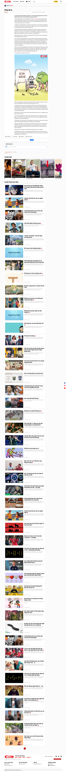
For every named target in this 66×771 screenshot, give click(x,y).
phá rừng (35, 19)
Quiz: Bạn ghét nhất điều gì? (31, 398)
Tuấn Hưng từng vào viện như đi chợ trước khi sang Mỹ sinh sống (33, 386)
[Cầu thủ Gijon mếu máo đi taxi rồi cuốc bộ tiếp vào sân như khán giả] (14, 440)
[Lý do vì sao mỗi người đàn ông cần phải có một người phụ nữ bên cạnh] (14, 653)
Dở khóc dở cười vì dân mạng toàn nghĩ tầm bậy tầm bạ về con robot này (34, 624)
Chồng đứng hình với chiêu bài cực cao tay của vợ (34, 711)
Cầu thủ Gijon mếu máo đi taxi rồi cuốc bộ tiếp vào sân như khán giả (34, 436)
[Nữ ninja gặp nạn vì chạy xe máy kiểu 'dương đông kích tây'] (47, 168)
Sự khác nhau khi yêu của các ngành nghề (33, 199)
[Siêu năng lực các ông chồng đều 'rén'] (14, 328)
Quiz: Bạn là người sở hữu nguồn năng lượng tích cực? (34, 611)
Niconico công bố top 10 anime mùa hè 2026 (34, 286)
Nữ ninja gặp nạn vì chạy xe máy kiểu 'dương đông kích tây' (47, 176)
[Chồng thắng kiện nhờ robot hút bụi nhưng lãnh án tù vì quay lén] (14, 503)
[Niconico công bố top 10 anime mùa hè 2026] (14, 290)
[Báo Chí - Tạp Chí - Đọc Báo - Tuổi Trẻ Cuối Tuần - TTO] (20, 757)
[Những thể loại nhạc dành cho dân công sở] (14, 315)
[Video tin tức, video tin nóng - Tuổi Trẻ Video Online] (24, 757)
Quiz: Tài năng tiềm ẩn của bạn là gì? (33, 373)
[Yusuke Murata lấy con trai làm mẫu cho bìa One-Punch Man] (14, 215)
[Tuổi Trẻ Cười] (61, 756)
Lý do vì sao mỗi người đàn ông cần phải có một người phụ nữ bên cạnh (33, 649)
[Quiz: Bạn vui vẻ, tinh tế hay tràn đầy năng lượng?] (14, 740)
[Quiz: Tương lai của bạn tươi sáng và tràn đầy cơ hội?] (14, 478)
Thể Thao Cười (30, 178)
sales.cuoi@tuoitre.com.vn (9, 765)
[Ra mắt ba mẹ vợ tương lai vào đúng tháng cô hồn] (14, 603)
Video (14, 178)
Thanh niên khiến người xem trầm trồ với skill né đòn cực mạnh (33, 724)
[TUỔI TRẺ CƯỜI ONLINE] (9, 757)
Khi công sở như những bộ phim (32, 248)
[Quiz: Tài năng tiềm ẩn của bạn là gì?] (14, 378)
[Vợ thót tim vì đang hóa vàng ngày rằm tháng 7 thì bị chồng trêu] (14, 703)
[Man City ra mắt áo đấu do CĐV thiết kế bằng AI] (33, 168)
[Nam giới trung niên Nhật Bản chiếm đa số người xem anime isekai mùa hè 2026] (14, 190)
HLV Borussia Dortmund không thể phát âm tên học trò (33, 586)
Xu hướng (16, 1)
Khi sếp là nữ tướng (29, 336)
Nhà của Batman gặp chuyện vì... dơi (33, 686)
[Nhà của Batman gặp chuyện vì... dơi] (14, 690)
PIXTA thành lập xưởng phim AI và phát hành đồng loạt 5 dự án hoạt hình (34, 261)
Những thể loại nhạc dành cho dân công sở (33, 311)
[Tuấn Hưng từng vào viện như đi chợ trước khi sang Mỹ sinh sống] (14, 390)
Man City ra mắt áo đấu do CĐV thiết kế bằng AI (33, 176)
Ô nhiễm (22, 136)
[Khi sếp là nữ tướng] (14, 340)
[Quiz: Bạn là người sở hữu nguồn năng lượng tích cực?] (14, 615)
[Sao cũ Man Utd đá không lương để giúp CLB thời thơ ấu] (14, 565)
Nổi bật (22, 1)
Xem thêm (5, 153)
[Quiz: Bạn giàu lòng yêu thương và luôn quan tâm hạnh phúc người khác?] (14, 578)
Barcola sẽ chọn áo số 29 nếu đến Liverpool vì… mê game (33, 536)
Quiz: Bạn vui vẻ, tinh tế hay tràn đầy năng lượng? (33, 736)
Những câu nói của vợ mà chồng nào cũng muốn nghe (33, 299)
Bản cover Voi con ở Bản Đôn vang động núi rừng (33, 461)
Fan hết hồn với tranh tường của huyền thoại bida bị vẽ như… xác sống (34, 486)
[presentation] (4, 168)
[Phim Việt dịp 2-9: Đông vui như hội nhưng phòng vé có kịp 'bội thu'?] (14, 428)
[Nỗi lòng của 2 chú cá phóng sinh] (14, 278)
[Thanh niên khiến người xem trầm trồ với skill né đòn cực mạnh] (14, 728)
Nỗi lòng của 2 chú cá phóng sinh (33, 273)
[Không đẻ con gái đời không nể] (14, 415)
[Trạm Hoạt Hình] (33, 6)
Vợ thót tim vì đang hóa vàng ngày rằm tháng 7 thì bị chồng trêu (34, 699)
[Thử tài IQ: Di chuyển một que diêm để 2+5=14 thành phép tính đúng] (14, 678)
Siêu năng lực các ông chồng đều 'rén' (34, 323)
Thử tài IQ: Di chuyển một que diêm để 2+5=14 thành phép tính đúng (34, 674)
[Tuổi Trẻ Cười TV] (58, 756)
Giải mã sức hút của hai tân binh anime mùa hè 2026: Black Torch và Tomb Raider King (34, 350)
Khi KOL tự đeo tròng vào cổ (31, 448)
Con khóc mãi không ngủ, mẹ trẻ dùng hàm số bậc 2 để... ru (34, 661)
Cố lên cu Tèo (30, 136)
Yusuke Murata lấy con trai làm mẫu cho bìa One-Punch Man (33, 211)
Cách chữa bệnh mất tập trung (32, 223)
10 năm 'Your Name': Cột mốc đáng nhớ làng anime (33, 236)
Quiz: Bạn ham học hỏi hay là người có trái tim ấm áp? (34, 524)
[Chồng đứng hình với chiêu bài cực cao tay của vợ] (14, 715)
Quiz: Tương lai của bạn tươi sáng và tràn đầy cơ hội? (33, 474)
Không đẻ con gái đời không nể (32, 411)
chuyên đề (8, 136)
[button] (34, 1)
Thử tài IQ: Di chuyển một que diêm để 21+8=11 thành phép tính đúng (34, 549)
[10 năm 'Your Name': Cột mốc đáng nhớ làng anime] (14, 240)
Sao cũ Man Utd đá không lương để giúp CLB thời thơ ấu (33, 561)
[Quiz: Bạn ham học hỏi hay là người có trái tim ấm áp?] (14, 528)
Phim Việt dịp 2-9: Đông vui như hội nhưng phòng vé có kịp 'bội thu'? (33, 424)
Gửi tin (56, 1)
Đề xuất (29, 1)
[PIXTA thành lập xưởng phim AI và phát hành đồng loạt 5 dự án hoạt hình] (14, 265)
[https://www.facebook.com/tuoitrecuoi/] (56, 756)
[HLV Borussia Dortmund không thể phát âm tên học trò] (14, 590)
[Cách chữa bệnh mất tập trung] (14, 228)
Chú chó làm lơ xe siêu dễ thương (18, 176)
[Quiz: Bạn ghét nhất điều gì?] (14, 403)
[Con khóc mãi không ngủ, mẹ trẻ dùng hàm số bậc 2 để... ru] (14, 665)
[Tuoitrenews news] (29, 757)
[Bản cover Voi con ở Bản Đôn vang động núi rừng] (14, 465)
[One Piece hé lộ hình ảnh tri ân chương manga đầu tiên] (14, 365)
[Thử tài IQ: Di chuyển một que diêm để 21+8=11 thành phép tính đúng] (14, 553)
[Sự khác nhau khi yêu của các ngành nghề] (14, 203)
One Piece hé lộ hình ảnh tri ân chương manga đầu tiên (34, 361)
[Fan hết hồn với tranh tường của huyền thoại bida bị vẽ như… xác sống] (14, 490)
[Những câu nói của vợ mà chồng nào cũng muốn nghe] (14, 303)
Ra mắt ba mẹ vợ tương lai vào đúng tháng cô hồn (33, 599)
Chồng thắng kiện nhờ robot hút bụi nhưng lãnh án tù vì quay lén (33, 499)
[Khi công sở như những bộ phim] (14, 253)
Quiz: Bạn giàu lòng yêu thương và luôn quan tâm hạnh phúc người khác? (34, 574)
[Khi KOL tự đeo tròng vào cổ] (14, 453)
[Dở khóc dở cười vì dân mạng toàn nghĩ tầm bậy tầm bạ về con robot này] (14, 628)
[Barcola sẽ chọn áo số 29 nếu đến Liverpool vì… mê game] (14, 540)
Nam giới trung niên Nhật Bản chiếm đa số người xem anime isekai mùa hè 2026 (34, 187)
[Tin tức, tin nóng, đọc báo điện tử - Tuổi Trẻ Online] (16, 757)
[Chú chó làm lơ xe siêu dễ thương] (19, 168)
